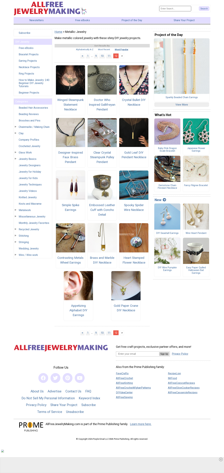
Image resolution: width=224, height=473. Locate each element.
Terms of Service (49, 412)
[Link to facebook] (43, 378)
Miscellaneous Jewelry (32, 216)
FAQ (88, 391)
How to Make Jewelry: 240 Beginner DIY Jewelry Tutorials (34, 83)
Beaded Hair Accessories (33, 107)
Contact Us (73, 391)
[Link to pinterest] (67, 378)
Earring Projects (28, 60)
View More (181, 104)
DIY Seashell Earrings (167, 233)
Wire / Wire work (28, 255)
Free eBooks (26, 48)
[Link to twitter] (55, 378)
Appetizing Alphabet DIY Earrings (78, 310)
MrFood (172, 378)
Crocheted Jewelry (29, 146)
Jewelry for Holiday (30, 171)
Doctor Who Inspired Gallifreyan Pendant (102, 104)
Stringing (24, 242)
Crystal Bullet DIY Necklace (134, 102)
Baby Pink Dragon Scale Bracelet (167, 149)
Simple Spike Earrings (70, 207)
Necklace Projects (29, 67)
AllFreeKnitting (124, 383)
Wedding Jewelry (29, 248)
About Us (37, 391)
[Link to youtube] (80, 378)
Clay (21, 133)
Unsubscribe (75, 412)
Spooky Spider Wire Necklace (134, 207)
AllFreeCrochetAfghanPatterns (133, 387)
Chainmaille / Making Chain (34, 127)
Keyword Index (89, 398)
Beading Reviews (29, 114)
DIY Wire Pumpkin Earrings (167, 269)
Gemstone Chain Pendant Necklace (167, 187)
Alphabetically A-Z (84, 49)
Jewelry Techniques (30, 184)
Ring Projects (26, 73)
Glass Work (25, 152)
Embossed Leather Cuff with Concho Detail (102, 209)
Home (58, 31)
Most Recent (104, 49)
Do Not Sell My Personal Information (48, 398)
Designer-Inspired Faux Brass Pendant (70, 157)
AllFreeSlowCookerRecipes (184, 387)
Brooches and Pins (29, 120)
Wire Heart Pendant (196, 233)
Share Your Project (63, 405)
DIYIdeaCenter (124, 392)
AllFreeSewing (124, 397)
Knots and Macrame (30, 203)
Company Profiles (29, 139)
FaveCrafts (122, 373)
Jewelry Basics (27, 159)
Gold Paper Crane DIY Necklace (126, 308)
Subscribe (24, 32)
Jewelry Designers (30, 165)
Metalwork (25, 210)
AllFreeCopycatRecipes (181, 383)
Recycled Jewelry (29, 229)
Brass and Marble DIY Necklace (102, 260)
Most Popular (121, 49)
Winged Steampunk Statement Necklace (70, 104)
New (158, 200)
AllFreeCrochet (124, 378)
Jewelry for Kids (28, 178)
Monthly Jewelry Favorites (34, 223)
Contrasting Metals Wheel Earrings (70, 260)
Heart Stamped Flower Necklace (133, 260)
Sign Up (164, 354)
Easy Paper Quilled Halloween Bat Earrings (196, 270)
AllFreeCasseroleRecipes (182, 392)
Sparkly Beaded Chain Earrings (182, 97)
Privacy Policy (36, 405)
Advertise (54, 391)
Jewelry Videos (28, 191)
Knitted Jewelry (28, 197)
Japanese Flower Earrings (196, 149)
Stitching (24, 235)
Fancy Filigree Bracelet (196, 185)
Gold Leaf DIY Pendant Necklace (134, 155)
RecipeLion (174, 373)
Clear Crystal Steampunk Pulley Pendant (102, 157)
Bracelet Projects (29, 54)
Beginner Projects (29, 92)
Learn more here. (141, 424)
